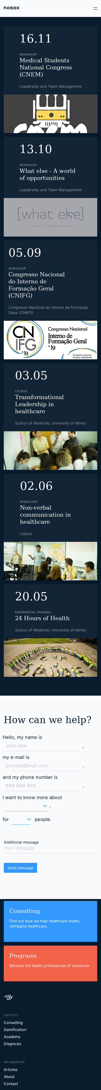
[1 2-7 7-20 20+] (20, 724)
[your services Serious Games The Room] (25, 711)
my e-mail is (15, 668)
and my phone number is (28, 679)
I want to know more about (30, 699)
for (5, 721)
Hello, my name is (21, 646)
